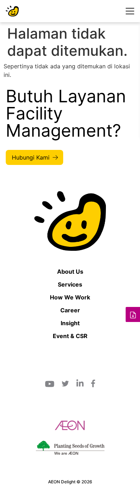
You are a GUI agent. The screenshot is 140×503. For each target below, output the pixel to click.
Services (70, 284)
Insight (70, 323)
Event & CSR (70, 336)
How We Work (70, 297)
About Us (70, 271)
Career (70, 310)
